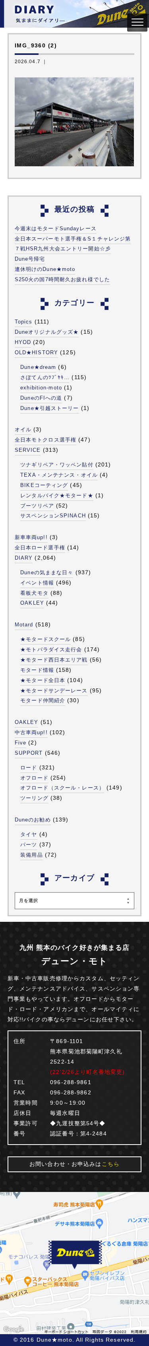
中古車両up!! (31, 732)
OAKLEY (32, 603)
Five (20, 743)
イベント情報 (37, 583)
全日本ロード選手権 (40, 548)
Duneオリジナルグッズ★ (47, 332)
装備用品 (31, 855)
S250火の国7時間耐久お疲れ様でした (62, 279)
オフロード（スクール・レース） (62, 788)
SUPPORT (29, 753)
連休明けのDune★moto (45, 269)
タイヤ (28, 834)
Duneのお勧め (33, 820)
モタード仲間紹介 (42, 700)
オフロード (34, 778)
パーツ (28, 845)
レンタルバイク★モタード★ (56, 495)
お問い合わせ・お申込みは (74, 1164)
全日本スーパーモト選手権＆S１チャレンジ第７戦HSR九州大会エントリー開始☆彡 (73, 244)
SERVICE (28, 450)
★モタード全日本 (42, 680)
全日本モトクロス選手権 (45, 440)
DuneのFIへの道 (41, 398)
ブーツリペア (37, 506)
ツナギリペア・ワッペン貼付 (56, 465)
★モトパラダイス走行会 (51, 649)
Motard (24, 625)
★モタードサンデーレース (53, 691)
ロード (28, 768)
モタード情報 (37, 670)
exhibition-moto (41, 388)
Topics (24, 322)
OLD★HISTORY (36, 352)
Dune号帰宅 (30, 259)
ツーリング (34, 798)
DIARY (24, 558)
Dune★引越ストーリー (49, 408)
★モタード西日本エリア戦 (53, 660)
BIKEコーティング (44, 485)
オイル (23, 429)
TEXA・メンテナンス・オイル (59, 475)
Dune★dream (38, 367)
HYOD (23, 342)
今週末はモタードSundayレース (56, 228)
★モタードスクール (45, 639)
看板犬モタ (34, 593)
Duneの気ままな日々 (46, 572)
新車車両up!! (31, 537)
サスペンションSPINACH (53, 516)
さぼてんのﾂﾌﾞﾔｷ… (45, 377)
